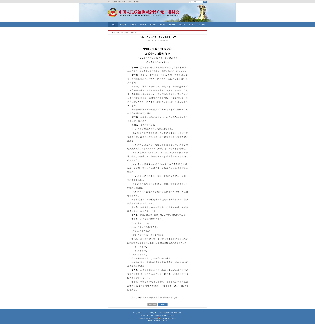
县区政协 (192, 24)
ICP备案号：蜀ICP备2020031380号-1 (148, 318)
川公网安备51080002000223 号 (168, 318)
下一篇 (163, 304)
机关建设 (202, 24)
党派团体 (182, 24)
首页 (113, 24)
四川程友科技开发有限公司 (160, 320)
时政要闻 (143, 24)
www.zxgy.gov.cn (146, 312)
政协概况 (123, 24)
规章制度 (133, 24)
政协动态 (153, 24)
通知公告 (162, 24)
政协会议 (172, 24)
